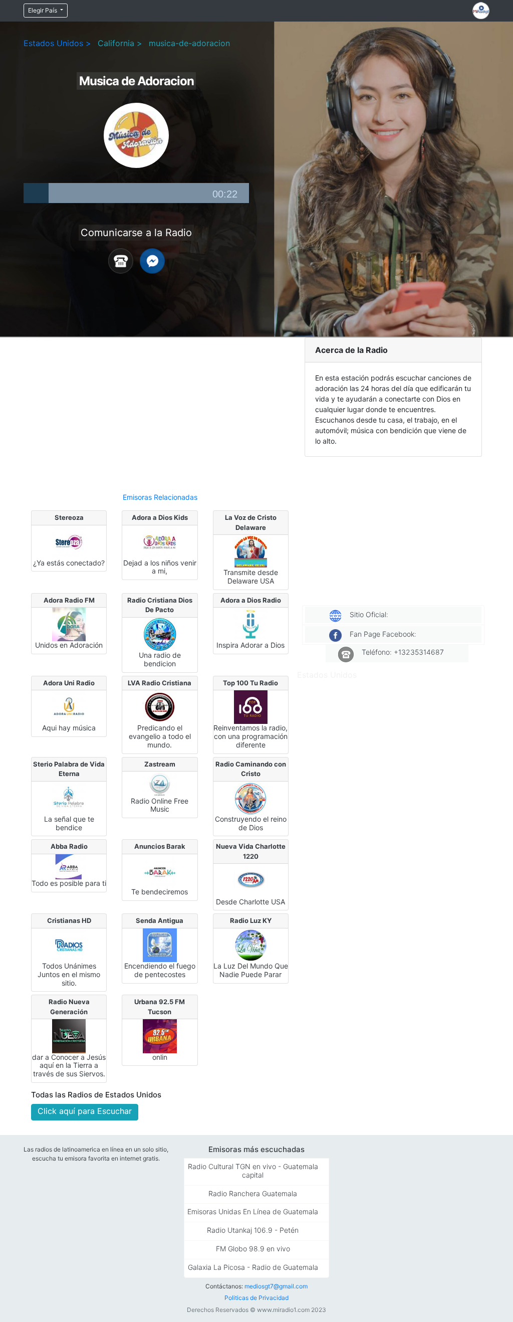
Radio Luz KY (251, 920)
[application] (136, 193)
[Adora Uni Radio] (69, 706)
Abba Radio (69, 846)
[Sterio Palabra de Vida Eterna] (69, 798)
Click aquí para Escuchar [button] (85, 1111)
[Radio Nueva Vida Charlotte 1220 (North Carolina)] (251, 880)
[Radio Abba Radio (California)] (69, 866)
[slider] (149, 193)
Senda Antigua (159, 920)
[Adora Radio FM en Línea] (69, 624)
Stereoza (69, 517)
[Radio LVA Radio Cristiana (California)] (159, 706)
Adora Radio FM (69, 600)
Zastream (159, 764)
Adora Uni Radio (69, 683)
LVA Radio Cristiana (159, 683)
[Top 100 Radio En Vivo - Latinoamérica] (251, 706)
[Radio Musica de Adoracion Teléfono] (120, 260)
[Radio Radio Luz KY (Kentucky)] (251, 944)
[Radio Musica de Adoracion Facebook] (152, 260)
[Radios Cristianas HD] (69, 944)
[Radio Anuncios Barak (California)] (159, 870)
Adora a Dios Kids (160, 517)
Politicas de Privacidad (256, 1297)
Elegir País (43, 10)
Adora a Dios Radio (250, 600)
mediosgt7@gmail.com (276, 1286)
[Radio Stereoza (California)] (69, 541)
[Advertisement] (160, 410)
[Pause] (36, 193)
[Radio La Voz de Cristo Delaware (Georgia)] (251, 551)
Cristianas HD (69, 920)
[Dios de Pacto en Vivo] (159, 634)
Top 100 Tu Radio (250, 683)
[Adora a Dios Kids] (159, 541)
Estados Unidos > (57, 43)
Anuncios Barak (159, 846)
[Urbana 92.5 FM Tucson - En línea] (159, 1035)
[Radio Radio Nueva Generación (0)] (69, 1035)
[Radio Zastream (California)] (159, 784)
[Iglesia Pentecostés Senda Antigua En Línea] (159, 944)
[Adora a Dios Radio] (251, 624)
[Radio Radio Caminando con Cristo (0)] (251, 798)
